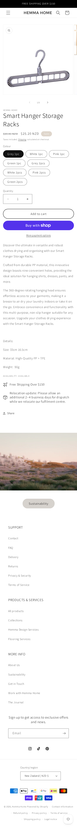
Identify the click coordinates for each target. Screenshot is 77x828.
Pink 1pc (59, 154)
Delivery (13, 557)
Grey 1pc (13, 154)
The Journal (16, 702)
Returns (13, 566)
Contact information (62, 806)
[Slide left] (29, 102)
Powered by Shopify (37, 806)
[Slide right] (47, 102)
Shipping (22, 139)
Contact (13, 538)
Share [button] (11, 413)
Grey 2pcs (38, 163)
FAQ (10, 548)
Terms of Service (19, 585)
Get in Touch (16, 684)
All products (16, 611)
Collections (15, 620)
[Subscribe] (64, 733)
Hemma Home (19, 806)
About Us (14, 665)
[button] (8, 12)
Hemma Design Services (23, 629)
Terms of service (59, 813)
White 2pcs (14, 172)
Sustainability (38, 503)
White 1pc (36, 154)
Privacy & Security (19, 575)
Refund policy (20, 813)
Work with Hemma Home (24, 693)
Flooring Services (19, 639)
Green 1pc (14, 163)
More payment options (38, 235)
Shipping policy (32, 819)
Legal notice (50, 819)
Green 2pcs (15, 182)
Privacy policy (39, 813)
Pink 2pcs (39, 172)
